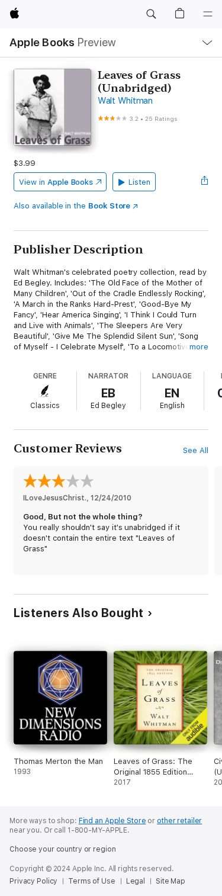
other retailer (179, 821)
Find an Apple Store (112, 821)
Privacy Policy (33, 881)
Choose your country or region (62, 849)
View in (56, 182)
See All (195, 450)
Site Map (170, 881)
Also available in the (72, 205)
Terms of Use (91, 881)
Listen (139, 182)
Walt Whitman (125, 100)
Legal (135, 881)
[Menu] (208, 14)
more (198, 346)
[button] (151, 14)
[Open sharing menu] (205, 182)
